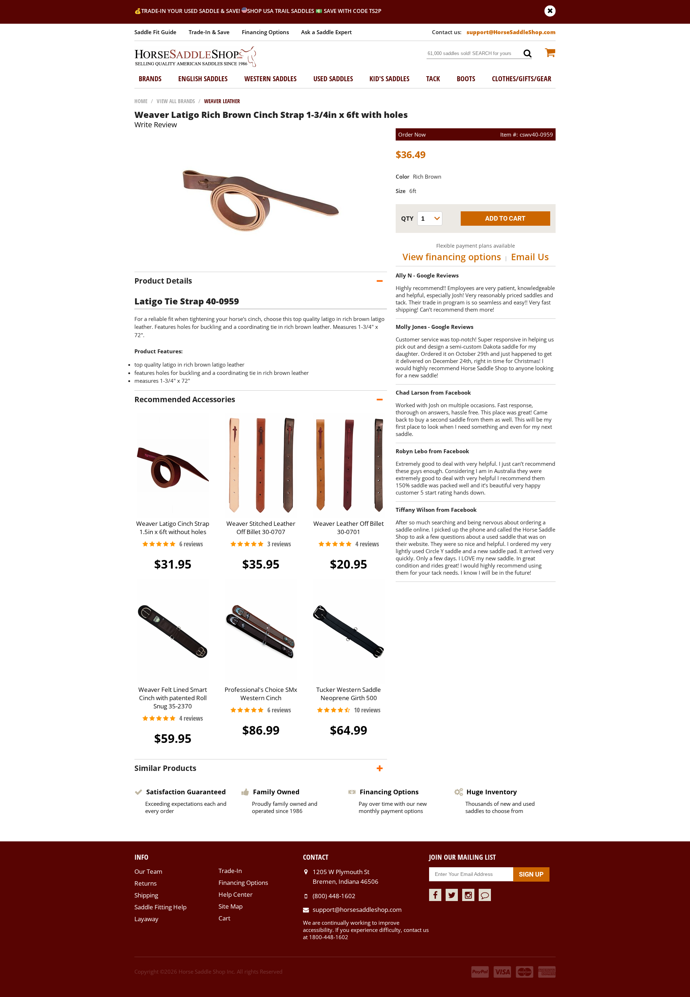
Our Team (148, 871)
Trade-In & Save (209, 32)
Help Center (235, 894)
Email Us (530, 257)
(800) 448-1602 (334, 896)
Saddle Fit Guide (155, 32)
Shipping (146, 895)
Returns (145, 883)
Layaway (146, 919)
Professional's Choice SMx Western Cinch (261, 693)
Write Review (155, 124)
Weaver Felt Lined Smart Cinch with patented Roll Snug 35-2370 (172, 697)
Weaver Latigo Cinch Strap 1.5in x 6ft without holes (172, 527)
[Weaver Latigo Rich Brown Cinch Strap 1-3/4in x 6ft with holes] (261, 264)
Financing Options (265, 32)
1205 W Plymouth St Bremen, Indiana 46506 (345, 876)
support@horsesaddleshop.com (357, 909)
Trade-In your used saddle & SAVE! (191, 10)
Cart (224, 918)
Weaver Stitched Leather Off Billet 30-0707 (260, 527)
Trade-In (230, 871)
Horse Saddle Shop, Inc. (195, 57)
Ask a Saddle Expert (326, 32)
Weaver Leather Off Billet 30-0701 (348, 527)
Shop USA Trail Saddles (280, 10)
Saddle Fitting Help (160, 907)
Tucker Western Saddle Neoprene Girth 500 (348, 693)
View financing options (451, 257)
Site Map (230, 906)
